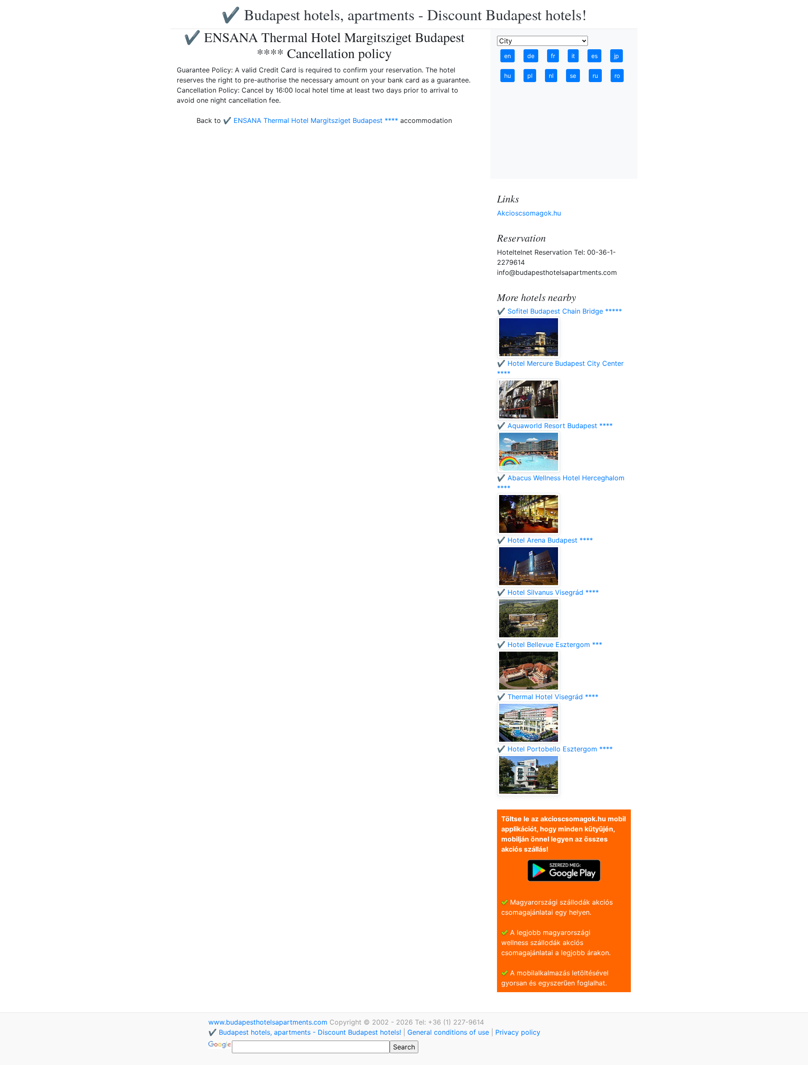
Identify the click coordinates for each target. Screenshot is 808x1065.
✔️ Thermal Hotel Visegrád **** (547, 696)
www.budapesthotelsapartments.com (269, 1022)
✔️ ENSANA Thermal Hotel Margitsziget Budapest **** (310, 120)
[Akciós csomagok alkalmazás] (564, 869)
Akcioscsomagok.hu (529, 213)
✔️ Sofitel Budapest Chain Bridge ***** (559, 311)
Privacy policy (517, 1032)
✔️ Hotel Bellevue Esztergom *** (549, 644)
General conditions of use (448, 1032)
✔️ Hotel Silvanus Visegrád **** (548, 592)
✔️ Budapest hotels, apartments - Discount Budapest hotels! (404, 14)
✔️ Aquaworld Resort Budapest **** (555, 425)
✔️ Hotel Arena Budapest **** (545, 540)
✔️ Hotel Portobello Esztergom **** (555, 749)
